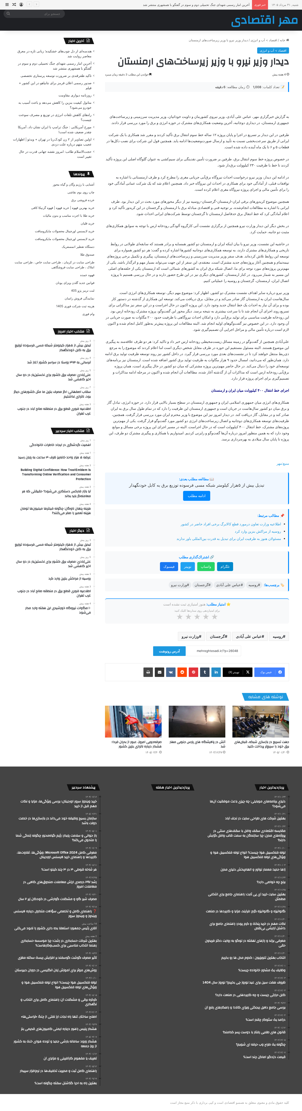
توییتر (187, 566)
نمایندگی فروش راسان (79, 298)
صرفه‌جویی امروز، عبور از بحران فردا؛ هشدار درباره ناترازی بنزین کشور (137, 744)
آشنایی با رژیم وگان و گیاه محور (73, 184)
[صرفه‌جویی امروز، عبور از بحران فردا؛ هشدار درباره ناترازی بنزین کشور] (133, 722)
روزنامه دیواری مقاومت (75, 95)
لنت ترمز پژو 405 (82, 290)
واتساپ (206, 566)
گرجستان (217, 636)
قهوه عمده (87, 275)
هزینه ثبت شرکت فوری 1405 (75, 306)
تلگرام (225, 566)
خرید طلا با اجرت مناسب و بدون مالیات (68, 215)
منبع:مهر (283, 463)
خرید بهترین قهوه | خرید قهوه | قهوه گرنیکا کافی (62, 208)
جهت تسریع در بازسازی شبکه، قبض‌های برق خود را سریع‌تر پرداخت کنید (261, 744)
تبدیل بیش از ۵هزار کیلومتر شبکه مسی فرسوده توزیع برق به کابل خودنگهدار (196, 485)
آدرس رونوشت (169, 651)
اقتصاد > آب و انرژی (264, 40)
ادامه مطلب (197, 495)
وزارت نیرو (190, 636)
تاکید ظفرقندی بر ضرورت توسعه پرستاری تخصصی (217, 5)
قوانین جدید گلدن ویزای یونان (75, 283)
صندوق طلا (87, 254)
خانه (283, 40)
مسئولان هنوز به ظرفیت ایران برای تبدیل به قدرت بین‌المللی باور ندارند (228, 538)
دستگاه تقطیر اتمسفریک (78, 247)
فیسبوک (169, 566)
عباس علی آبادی (249, 636)
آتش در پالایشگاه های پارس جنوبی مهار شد (197, 744)
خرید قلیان (87, 223)
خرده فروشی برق (82, 200)
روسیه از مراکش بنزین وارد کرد (258, 531)
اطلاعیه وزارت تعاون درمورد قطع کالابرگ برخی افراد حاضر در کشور (231, 524)
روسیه (278, 636)
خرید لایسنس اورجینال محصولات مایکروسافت (64, 231)
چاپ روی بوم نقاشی (80, 192)
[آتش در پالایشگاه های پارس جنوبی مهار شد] (197, 722)
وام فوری (88, 314)
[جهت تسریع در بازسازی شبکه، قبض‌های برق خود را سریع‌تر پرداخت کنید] (260, 722)
